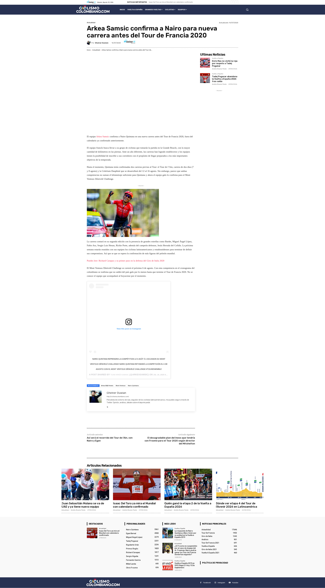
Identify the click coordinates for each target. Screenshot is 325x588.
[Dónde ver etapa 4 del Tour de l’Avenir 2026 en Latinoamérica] (240, 484)
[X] (107, 406)
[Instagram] (215, 583)
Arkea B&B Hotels (107, 385)
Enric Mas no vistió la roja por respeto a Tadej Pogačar (224, 63)
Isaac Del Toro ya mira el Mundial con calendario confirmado (171, 2)
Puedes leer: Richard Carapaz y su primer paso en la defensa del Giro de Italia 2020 (125, 260)
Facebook (207, 583)
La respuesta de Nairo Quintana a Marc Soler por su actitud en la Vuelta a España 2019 (185, 534)
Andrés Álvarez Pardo (219, 69)
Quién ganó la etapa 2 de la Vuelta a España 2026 (187, 505)
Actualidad (91, 22)
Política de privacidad (215, 562)
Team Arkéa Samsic (119, 375)
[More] (128, 419)
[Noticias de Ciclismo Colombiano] (93, 9)
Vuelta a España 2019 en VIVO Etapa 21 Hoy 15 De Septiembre (185, 565)
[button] (247, 9)
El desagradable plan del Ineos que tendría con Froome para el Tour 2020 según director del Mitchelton (170, 440)
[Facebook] (105, 419)
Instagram (221, 583)
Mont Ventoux (120, 385)
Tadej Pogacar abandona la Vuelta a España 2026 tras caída (224, 79)
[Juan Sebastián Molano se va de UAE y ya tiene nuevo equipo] (85, 484)
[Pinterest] (116, 419)
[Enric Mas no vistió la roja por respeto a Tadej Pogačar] (205, 63)
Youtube (235, 583)
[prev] (232, 2)
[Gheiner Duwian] (89, 43)
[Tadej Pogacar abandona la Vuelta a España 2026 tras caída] (205, 78)
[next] (236, 2)
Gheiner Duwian (101, 43)
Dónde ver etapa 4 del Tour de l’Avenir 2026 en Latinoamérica (236, 505)
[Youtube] (229, 583)
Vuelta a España (217, 58)
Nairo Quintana (133, 385)
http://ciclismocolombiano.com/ (118, 396)
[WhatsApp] (122, 419)
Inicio (89, 50)
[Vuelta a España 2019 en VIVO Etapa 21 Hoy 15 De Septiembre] (167, 565)
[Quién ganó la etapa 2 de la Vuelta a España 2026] (188, 484)
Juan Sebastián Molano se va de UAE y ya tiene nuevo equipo (82, 505)
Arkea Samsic (102, 136)
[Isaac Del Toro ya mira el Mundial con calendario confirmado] (137, 484)
